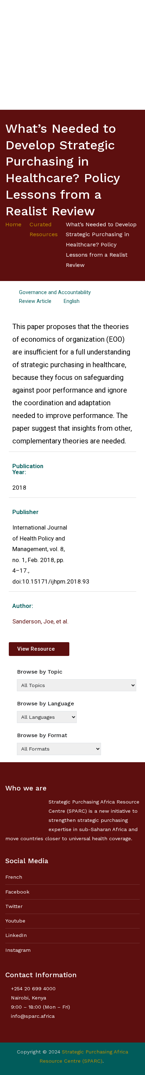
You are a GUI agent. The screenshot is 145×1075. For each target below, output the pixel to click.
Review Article (35, 301)
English (72, 301)
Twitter (14, 906)
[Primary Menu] (132, 54)
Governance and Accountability (55, 292)
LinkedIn (16, 935)
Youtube (15, 921)
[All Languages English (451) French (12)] (47, 717)
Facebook (17, 892)
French (13, 877)
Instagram (18, 950)
